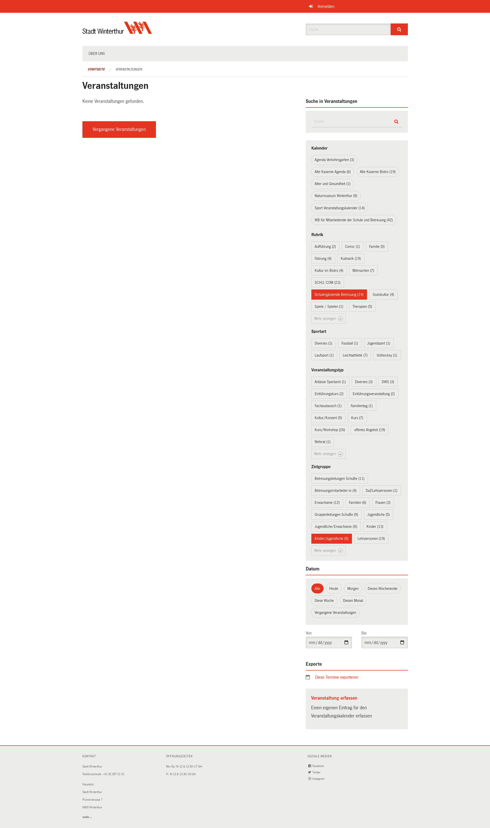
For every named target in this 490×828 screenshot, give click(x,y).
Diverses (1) (323, 343)
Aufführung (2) (325, 247)
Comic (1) (352, 247)
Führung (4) (323, 259)
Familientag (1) (362, 406)
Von (309, 633)
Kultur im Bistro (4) (329, 271)
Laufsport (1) (324, 355)
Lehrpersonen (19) (371, 539)
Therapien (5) (362, 307)
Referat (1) (322, 442)
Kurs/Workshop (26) (330, 430)
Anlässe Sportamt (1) (330, 382)
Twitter (317, 772)
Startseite (96, 69)
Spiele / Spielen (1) (329, 307)
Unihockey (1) (387, 355)
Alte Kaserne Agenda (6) (333, 172)
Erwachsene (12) (327, 503)
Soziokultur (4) (383, 295)
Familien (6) (357, 503)
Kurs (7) (357, 418)
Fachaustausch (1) (328, 406)
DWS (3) (388, 382)
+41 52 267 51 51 (113, 774)
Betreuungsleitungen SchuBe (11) (339, 479)
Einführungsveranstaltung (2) (374, 394)
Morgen (353, 589)
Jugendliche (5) (378, 515)
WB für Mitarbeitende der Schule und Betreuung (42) (354, 220)
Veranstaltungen (128, 69)
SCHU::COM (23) (327, 283)
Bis (363, 633)
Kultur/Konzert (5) (328, 418)
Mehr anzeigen (325, 318)
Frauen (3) (382, 503)
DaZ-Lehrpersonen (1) (381, 491)
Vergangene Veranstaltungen (119, 129)
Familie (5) (377, 247)
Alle (317, 589)
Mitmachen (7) (363, 271)
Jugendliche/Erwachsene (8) (336, 527)
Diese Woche (324, 601)
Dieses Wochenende (382, 589)
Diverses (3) (364, 382)
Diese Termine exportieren (336, 677)
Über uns (97, 54)
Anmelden (326, 6)
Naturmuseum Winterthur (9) (336, 196)
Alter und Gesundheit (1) (332, 184)
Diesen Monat (353, 601)
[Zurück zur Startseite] (117, 32)
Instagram (319, 779)
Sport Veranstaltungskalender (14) (340, 208)
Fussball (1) (349, 343)
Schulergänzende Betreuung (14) (339, 295)
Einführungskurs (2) (329, 394)
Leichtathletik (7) (355, 355)
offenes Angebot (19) (369, 430)
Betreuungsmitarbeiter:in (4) (336, 491)
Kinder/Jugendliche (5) (331, 539)
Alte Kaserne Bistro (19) (378, 172)
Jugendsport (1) (378, 343)
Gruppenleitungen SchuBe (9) (336, 515)
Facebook (318, 766)
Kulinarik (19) (351, 259)
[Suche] (399, 29)
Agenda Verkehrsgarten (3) (334, 160)
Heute (333, 589)
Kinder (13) (374, 527)
